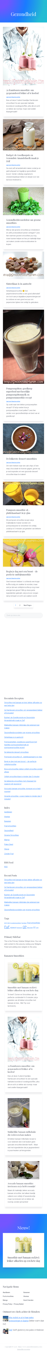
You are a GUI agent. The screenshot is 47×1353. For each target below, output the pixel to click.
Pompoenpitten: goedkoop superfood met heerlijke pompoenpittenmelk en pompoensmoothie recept (19, 393)
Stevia (6, 849)
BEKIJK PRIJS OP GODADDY (23, 87)
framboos (24, 923)
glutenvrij (13, 927)
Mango (7, 840)
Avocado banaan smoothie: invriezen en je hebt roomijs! (21, 1185)
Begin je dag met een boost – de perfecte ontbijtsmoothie (22, 573)
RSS (6, 867)
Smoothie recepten (23, 1349)
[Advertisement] (20, 657)
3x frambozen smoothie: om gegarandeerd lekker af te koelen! (21, 1068)
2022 (8, 923)
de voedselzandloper (15, 923)
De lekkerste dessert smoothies (21, 458)
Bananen (7, 821)
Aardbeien (8, 812)
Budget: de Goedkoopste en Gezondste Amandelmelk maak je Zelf (22, 158)
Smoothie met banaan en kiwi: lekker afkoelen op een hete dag (23, 989)
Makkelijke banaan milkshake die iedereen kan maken (22, 1133)
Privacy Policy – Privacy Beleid (13, 1304)
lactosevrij (19, 927)
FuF (7, 927)
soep (37, 927)
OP (25, 927)
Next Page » (28, 605)
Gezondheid (8, 831)
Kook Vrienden (28, 1300)
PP (34, 927)
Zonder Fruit (9, 854)
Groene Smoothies (11, 835)
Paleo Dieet (8, 844)
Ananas (7, 817)
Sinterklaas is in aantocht (18, 283)
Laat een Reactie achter (13, 97)
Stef (10, 1330)
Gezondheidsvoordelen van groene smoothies (22, 733)
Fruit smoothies (10, 826)
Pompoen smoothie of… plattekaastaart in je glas (18, 511)
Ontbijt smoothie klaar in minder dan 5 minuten (21, 776)
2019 (5, 923)
